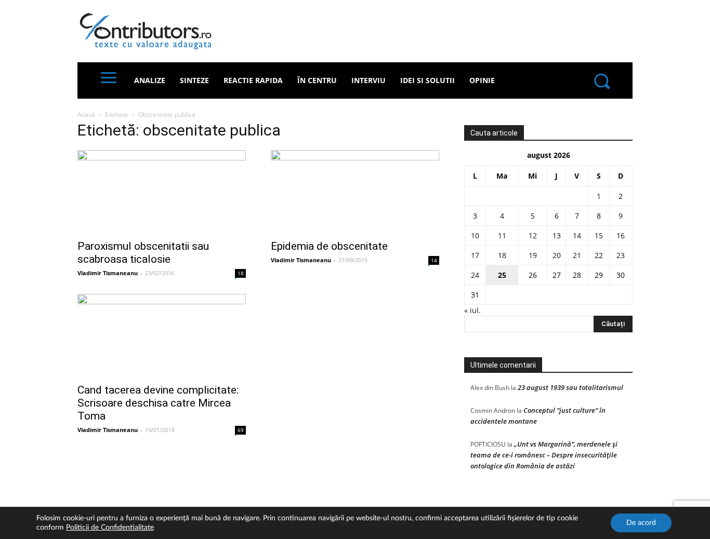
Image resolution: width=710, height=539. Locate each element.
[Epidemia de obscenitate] (355, 191)
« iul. (472, 310)
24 (475, 275)
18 (241, 273)
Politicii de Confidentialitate (110, 527)
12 (533, 235)
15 (599, 235)
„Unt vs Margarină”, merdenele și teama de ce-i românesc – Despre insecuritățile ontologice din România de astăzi (543, 454)
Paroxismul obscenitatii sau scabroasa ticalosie (143, 252)
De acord (641, 523)
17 (475, 255)
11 (502, 235)
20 (557, 255)
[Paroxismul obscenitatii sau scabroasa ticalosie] (161, 191)
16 (620, 235)
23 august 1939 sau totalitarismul (570, 387)
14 (434, 260)
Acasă (86, 114)
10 (475, 235)
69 (241, 430)
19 (533, 255)
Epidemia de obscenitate (329, 246)
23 (620, 255)
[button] (601, 80)
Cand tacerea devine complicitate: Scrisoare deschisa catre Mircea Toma (158, 403)
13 (557, 235)
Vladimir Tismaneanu (107, 273)
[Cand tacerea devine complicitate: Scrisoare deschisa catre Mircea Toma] (161, 335)
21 (577, 255)
